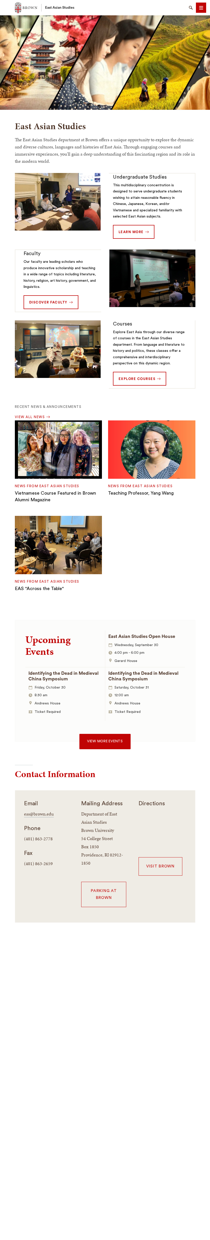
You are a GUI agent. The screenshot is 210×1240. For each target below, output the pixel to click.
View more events (105, 741)
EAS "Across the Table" (39, 588)
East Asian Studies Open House (141, 636)
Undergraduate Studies (140, 177)
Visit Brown (160, 866)
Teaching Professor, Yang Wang (141, 493)
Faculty (32, 253)
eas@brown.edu (39, 814)
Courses (122, 324)
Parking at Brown (104, 894)
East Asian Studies (59, 7)
